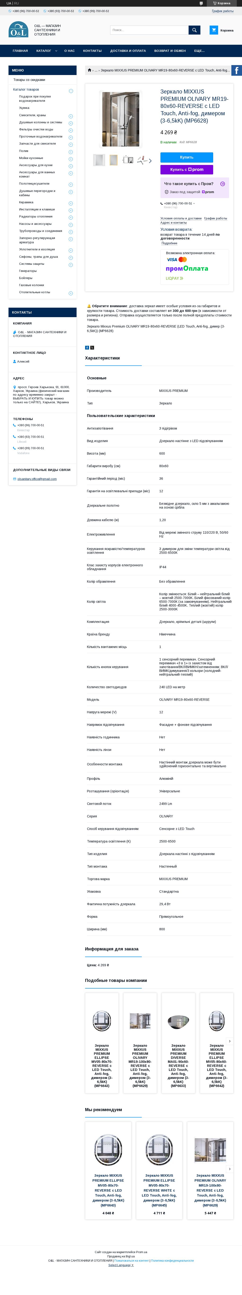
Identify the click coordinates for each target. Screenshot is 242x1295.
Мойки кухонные (31, 158)
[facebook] (87, 348)
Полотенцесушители (34, 183)
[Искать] (194, 30)
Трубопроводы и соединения (40, 231)
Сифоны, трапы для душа (38, 256)
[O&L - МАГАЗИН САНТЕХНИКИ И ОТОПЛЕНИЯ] (19, 38)
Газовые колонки (31, 285)
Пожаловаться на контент (131, 1260)
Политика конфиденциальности (172, 1260)
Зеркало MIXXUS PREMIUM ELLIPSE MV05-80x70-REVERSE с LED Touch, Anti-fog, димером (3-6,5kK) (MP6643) (102, 1066)
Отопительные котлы (34, 292)
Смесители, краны (32, 115)
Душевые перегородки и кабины (37, 193)
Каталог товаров (26, 89)
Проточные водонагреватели (40, 136)
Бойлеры (25, 278)
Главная (20, 51)
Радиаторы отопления (35, 216)
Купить (187, 157)
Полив (23, 151)
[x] (92, 348)
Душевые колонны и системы (40, 122)
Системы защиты (31, 264)
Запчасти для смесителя (37, 143)
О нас (69, 51)
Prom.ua (141, 1252)
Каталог (43, 51)
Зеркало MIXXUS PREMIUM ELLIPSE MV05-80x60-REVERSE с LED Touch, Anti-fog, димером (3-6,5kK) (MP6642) (217, 1066)
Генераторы (28, 271)
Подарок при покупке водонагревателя (35, 98)
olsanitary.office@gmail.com (37, 479)
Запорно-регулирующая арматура (37, 240)
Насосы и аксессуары (35, 224)
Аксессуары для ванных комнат (37, 174)
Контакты (92, 51)
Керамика (26, 202)
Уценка (24, 108)
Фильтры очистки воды (36, 129)
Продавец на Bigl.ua (121, 1256)
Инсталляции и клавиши (37, 209)
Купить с (178, 170)
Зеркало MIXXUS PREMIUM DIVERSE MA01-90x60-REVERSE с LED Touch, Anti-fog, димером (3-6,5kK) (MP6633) (178, 1066)
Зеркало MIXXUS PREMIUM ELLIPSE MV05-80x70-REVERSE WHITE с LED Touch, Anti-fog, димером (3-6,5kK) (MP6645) (159, 1190)
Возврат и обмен (170, 51)
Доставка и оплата (128, 51)
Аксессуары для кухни (35, 165)
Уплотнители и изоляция (37, 249)
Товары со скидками (29, 80)
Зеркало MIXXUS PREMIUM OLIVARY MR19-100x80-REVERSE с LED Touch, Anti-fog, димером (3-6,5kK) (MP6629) (140, 1066)
